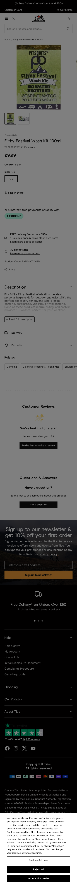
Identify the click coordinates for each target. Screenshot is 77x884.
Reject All (38, 869)
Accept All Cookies (38, 878)
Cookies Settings (38, 860)
